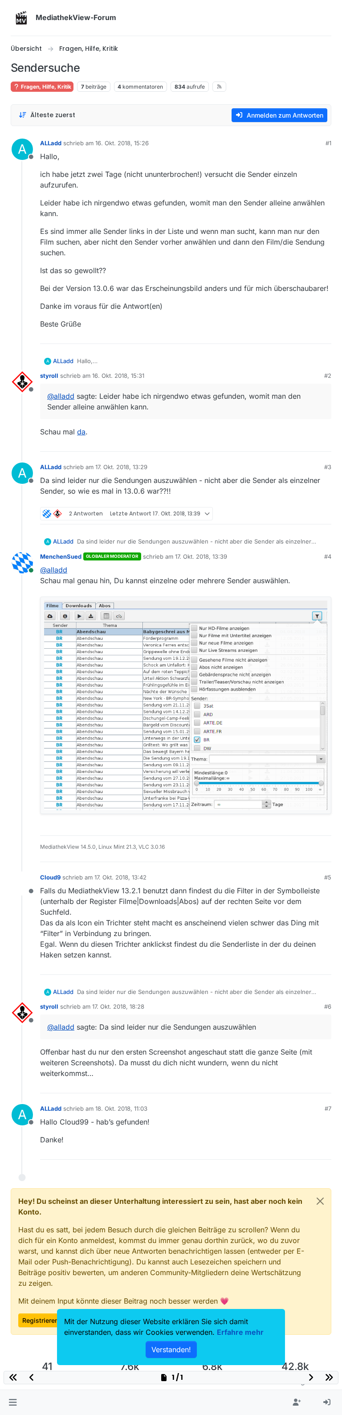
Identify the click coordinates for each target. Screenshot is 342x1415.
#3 (327, 466)
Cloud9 (50, 877)
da (81, 431)
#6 (327, 1006)
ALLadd (50, 143)
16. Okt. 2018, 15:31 (118, 375)
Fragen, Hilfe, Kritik (45, 86)
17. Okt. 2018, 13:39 (201, 556)
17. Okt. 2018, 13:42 (120, 877)
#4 (327, 556)
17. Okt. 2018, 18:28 (118, 1006)
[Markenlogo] (21, 18)
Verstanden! (171, 1349)
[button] (13, 1402)
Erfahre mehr (240, 1332)
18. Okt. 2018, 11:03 (121, 1108)
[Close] (320, 1201)
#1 (328, 143)
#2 (327, 375)
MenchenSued (60, 556)
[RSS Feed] (219, 86)
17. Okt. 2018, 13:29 (121, 466)
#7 (328, 1108)
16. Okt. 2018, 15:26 (122, 143)
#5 (327, 877)
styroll (49, 375)
